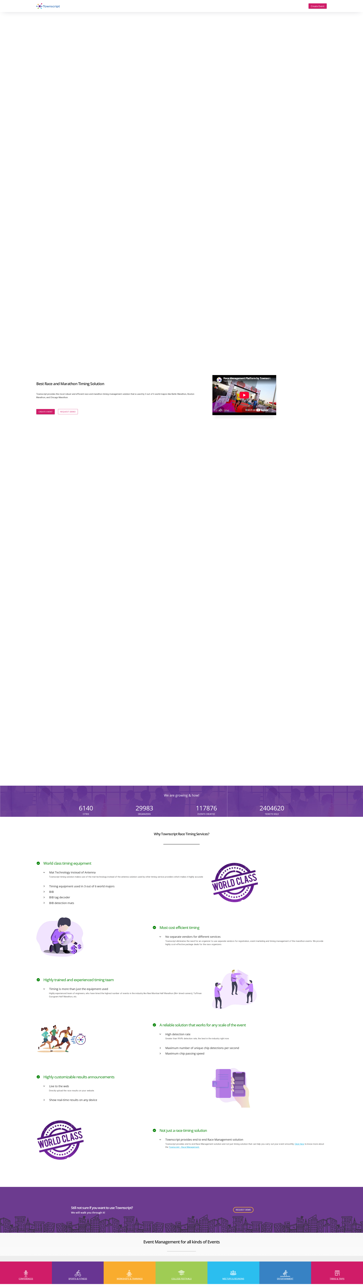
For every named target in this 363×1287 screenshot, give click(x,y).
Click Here (299, 1144)
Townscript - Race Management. (184, 1147)
